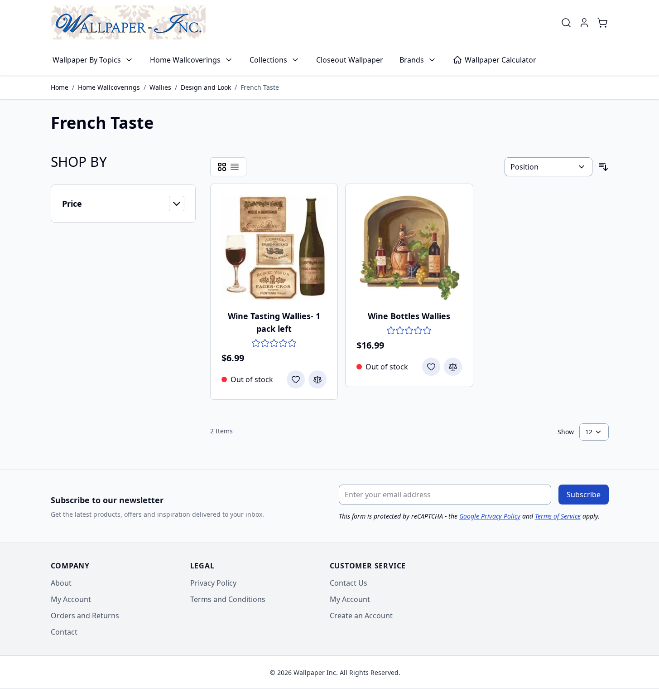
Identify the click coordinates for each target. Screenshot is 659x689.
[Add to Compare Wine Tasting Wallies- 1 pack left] (317, 379)
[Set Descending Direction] (603, 166)
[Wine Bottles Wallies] (409, 248)
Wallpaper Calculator (500, 60)
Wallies (160, 87)
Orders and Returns (85, 616)
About (61, 583)
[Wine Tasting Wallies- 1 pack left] (274, 248)
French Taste (260, 87)
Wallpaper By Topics (87, 60)
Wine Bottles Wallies (409, 316)
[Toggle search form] (566, 23)
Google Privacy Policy (489, 516)
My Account (71, 599)
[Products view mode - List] (234, 166)
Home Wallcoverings (185, 60)
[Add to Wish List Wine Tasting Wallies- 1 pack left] (296, 379)
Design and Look (206, 87)
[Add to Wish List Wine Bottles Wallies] (431, 367)
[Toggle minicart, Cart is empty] (602, 23)
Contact (64, 632)
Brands (411, 60)
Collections (268, 60)
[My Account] (584, 23)
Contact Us (348, 583)
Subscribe (584, 495)
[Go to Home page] (128, 22)
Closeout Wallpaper (349, 60)
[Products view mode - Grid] (221, 166)
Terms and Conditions (227, 599)
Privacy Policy (213, 583)
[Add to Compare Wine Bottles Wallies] (453, 367)
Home (59, 87)
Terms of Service (558, 516)
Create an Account (361, 616)
